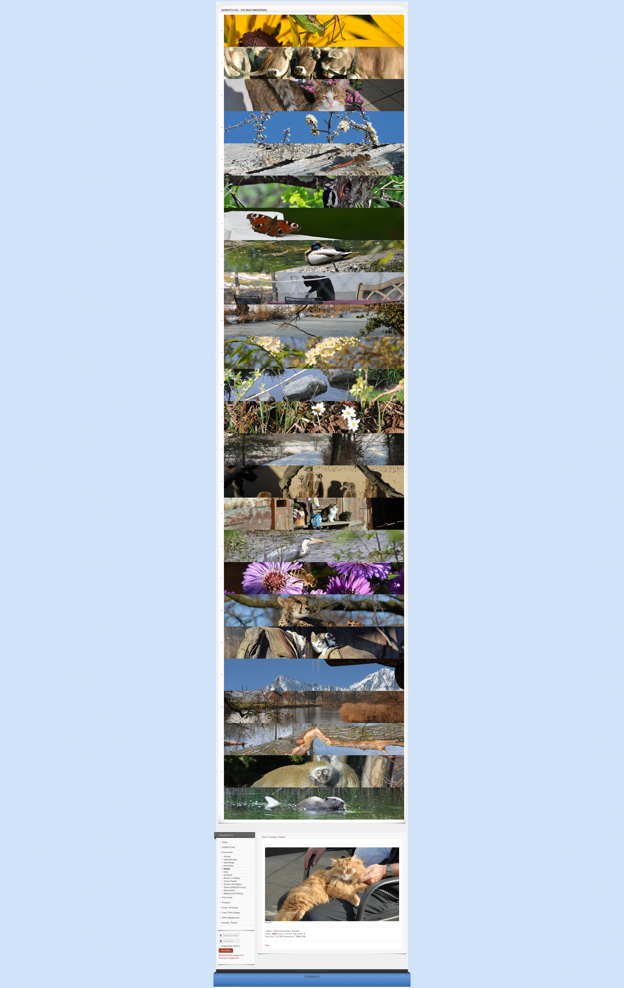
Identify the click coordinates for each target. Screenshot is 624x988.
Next (267, 945)
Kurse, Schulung (230, 907)
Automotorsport (230, 859)
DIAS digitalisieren (230, 917)
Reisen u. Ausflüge (232, 878)
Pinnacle (226, 902)
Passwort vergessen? (229, 958)
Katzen (227, 869)
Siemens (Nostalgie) (233, 884)
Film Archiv (227, 897)
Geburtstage (229, 863)
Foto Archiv (227, 852)
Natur (226, 872)
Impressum (312, 976)
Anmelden (226, 950)
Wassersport (229, 890)
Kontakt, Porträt (229, 923)
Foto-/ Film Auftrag (231, 912)
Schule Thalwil (230, 881)
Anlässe (227, 856)
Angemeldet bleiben (230, 946)
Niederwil (228, 875)
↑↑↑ (399, 977)
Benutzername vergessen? (231, 955)
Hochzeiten (229, 866)
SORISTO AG (228, 847)
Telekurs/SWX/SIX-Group (235, 887)
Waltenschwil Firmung (233, 893)
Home (225, 842)
